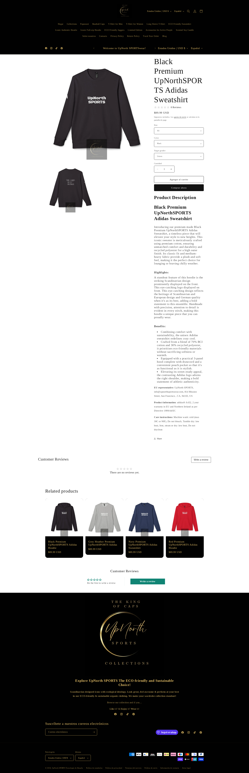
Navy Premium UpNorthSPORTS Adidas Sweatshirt (143, 544)
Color (156, 138)
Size (156, 125)
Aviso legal (186, 768)
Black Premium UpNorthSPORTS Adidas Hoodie (62, 544)
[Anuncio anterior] (94, 48)
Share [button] (159, 439)
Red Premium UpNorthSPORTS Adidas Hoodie (183, 544)
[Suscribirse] (94, 732)
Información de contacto (169, 768)
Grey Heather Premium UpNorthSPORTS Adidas (102, 543)
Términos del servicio (133, 768)
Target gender (159, 151)
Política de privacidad (113, 768)
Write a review (201, 460)
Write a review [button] (147, 581)
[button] (188, 11)
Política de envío (151, 768)
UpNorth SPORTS (58, 768)
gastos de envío (180, 117)
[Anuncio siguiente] (155, 48)
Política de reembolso (94, 768)
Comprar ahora (179, 188)
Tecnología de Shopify (74, 768)
